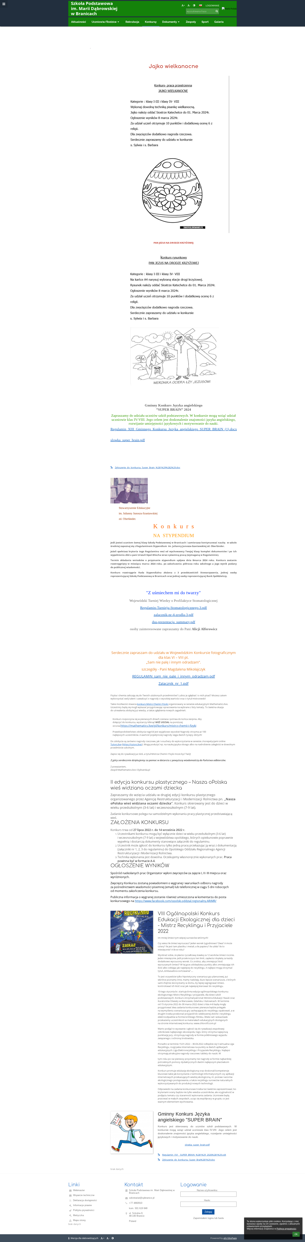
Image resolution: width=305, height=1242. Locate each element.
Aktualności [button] (78, 21)
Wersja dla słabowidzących (84, 1238)
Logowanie (212, 5)
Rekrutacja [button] (132, 21)
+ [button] (184, 5)
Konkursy (98, 47)
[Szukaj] (217, 11)
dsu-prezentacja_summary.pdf (173, 622)
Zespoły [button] (191, 21)
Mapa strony (79, 1220)
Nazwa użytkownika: (207, 1190)
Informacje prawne (82, 1205)
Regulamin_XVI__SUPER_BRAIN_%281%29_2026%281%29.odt (194, 1154)
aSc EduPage (230, 1238)
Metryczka (78, 1215)
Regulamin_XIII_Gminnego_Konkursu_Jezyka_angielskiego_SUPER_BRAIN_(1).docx (173, 429)
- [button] (109, 1238)
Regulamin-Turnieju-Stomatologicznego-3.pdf (173, 608)
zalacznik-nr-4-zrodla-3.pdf (173, 615)
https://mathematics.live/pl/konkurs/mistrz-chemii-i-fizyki (158, 726)
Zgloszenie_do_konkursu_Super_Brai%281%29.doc (188, 1159)
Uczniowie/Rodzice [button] (104, 21)
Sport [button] (205, 21)
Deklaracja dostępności (85, 1200)
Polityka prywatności (83, 1210)
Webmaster (79, 1190)
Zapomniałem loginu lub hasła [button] (208, 1218)
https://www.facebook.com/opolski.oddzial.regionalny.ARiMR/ (175, 901)
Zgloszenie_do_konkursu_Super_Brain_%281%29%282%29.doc (147, 467)
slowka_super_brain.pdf (127, 440)
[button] (194, 5)
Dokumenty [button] (169, 21)
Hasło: (207, 1200)
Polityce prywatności (286, 1229)
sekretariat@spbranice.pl (141, 1198)
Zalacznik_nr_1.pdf (174, 683)
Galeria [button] (219, 21)
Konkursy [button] (151, 21)
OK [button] (296, 1234)
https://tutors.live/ (132, 744)
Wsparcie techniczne (83, 1195)
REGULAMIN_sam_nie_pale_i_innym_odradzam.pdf (173, 676)
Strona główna (78, 47)
